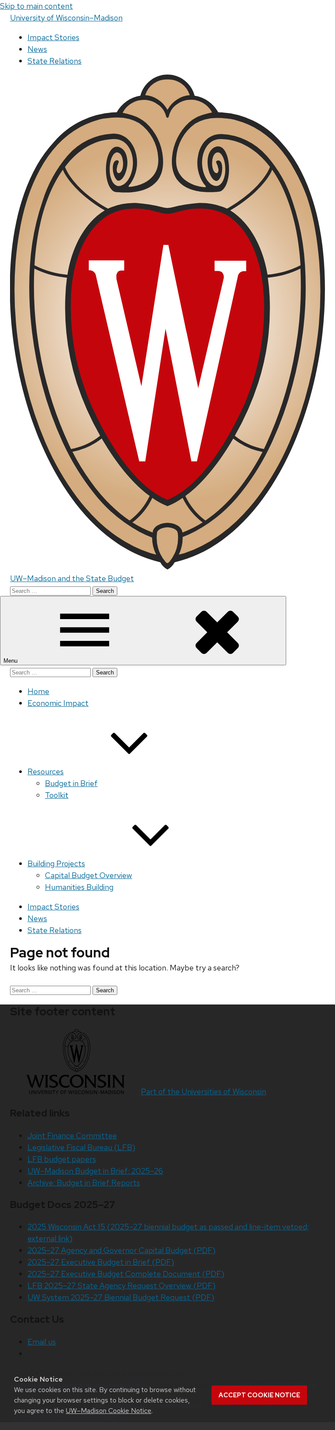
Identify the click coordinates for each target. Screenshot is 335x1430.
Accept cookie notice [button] (259, 1395)
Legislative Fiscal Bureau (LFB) (81, 1147)
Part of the (203, 1091)
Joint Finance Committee (72, 1135)
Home (38, 691)
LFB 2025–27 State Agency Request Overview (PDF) (121, 1285)
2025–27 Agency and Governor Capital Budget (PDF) (121, 1250)
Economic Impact (58, 703)
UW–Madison (66, 18)
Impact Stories (53, 37)
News (37, 49)
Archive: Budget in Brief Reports (83, 1183)
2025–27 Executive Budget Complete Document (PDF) (125, 1274)
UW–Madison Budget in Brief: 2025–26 (95, 1171)
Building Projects (56, 863)
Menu (11, 660)
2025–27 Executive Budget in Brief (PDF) (100, 1262)
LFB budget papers (61, 1159)
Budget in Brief (71, 783)
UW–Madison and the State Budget (72, 578)
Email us (41, 1342)
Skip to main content (36, 6)
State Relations (54, 61)
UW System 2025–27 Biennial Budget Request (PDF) (120, 1297)
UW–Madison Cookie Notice (108, 1410)
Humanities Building (79, 887)
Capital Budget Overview (88, 875)
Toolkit (56, 795)
